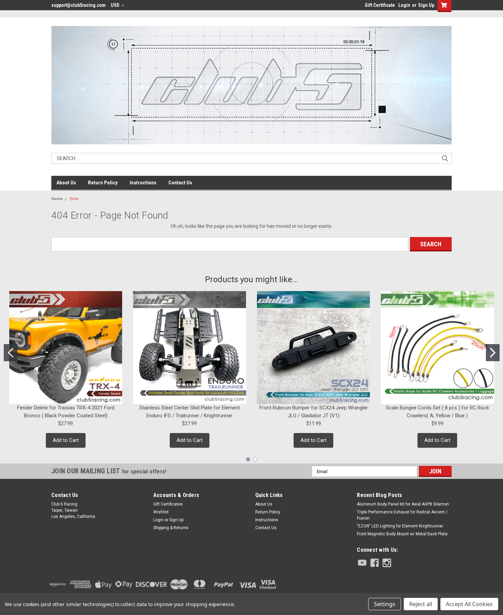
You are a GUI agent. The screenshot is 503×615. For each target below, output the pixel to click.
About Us (66, 183)
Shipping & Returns (171, 527)
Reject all (420, 604)
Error (74, 199)
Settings (384, 604)
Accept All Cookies (469, 604)
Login (404, 5)
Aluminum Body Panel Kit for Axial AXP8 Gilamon (403, 504)
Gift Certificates (168, 504)
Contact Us (180, 183)
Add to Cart (66, 440)
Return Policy (103, 183)
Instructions (143, 183)
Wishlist (161, 512)
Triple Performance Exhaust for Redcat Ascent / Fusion (402, 515)
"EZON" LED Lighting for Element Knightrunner (400, 526)
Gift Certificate (380, 5)
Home (57, 199)
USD (115, 5)
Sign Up (426, 5)
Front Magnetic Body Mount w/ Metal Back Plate (402, 534)
